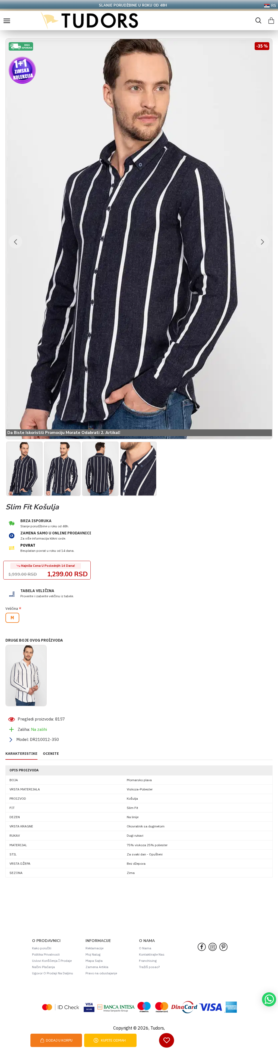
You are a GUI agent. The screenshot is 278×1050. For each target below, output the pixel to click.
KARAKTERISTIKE (21, 754)
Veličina (11, 608)
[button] (15, 241)
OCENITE (51, 754)
